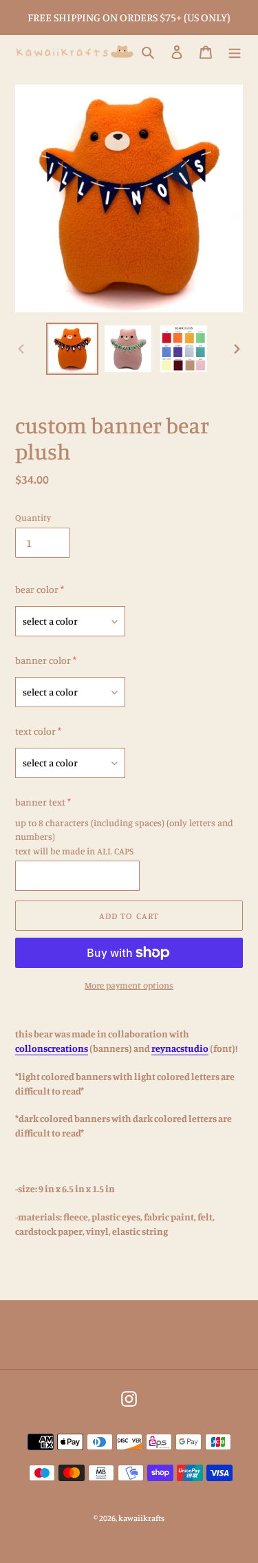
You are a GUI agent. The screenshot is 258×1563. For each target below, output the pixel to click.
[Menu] (234, 52)
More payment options (129, 985)
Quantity (33, 517)
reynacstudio (179, 1048)
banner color (43, 660)
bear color (36, 589)
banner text (40, 802)
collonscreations (51, 1048)
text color (35, 731)
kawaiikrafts (141, 1518)
